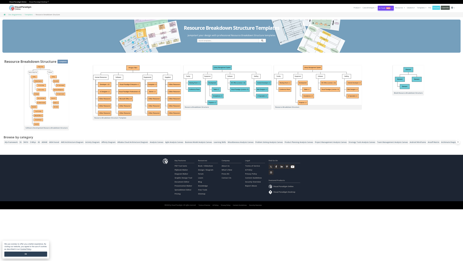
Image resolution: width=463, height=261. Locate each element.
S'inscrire (436, 8)
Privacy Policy (251, 174)
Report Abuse (251, 186)
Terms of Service (252, 166)
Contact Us (226, 178)
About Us (226, 166)
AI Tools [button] (384, 8)
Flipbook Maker (181, 170)
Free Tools (202, 190)
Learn (200, 178)
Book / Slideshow (205, 166)
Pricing (178, 194)
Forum (201, 174)
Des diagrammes (15, 14)
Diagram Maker (181, 174)
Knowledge (203, 186)
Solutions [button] (410, 8)
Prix (429, 8)
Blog (200, 182)
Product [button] (356, 8)
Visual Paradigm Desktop (38, 2)
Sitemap (201, 194)
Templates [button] (421, 8)
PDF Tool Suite (181, 166)
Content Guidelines (253, 178)
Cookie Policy (25, 249)
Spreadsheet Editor (183, 190)
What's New (227, 170)
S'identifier (445, 8)
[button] (369, 8)
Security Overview (253, 182)
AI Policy (248, 170)
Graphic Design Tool (183, 178)
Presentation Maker (183, 186)
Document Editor (182, 182)
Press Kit (225, 174)
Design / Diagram (205, 170)
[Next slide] (458, 142)
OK (26, 254)
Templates (28, 14)
